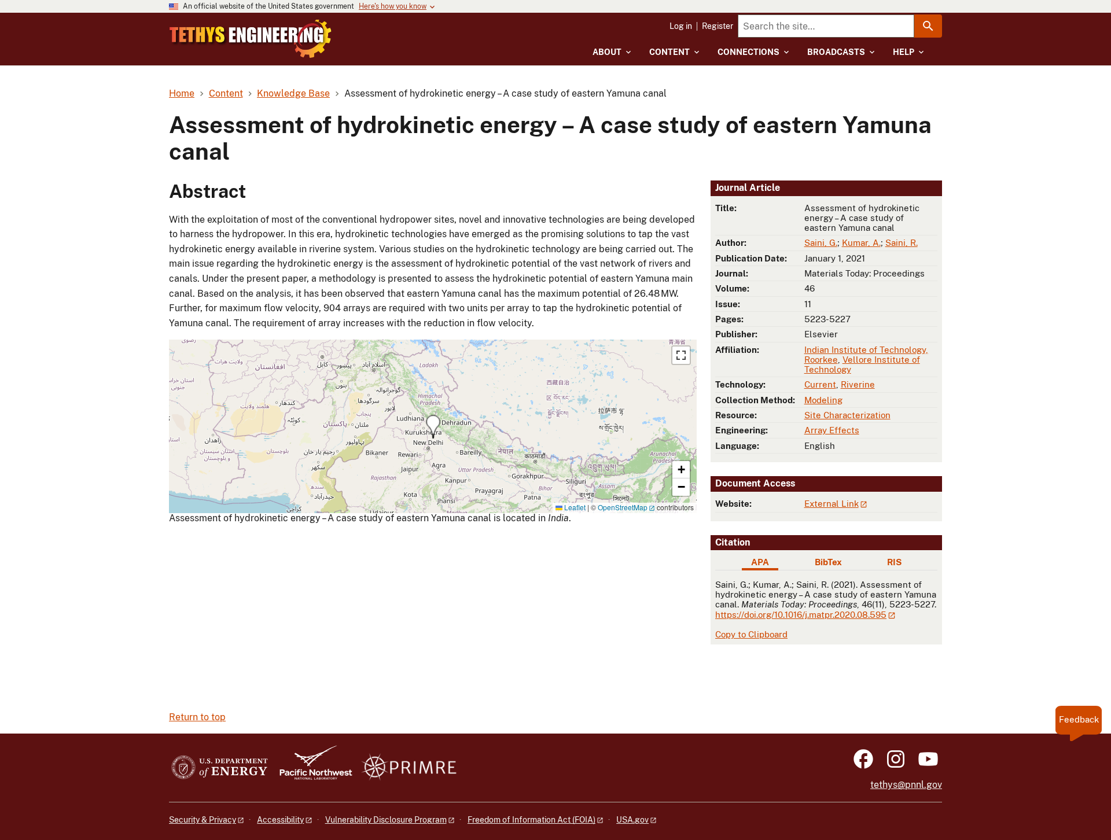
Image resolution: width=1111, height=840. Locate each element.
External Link (831, 504)
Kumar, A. (861, 243)
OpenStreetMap (623, 507)
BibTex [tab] (828, 562)
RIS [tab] (894, 562)
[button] (433, 427)
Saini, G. (820, 243)
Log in (680, 26)
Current (820, 384)
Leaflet (574, 507)
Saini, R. (901, 243)
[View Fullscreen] (681, 355)
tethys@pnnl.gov (906, 784)
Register (717, 26)
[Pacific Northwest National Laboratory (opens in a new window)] (311, 768)
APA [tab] (760, 562)
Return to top (197, 717)
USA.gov (632, 819)
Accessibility (280, 819)
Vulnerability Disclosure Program (386, 819)
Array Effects (831, 430)
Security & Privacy (202, 819)
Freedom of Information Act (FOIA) (531, 819)
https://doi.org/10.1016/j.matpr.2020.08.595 (800, 615)
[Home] (250, 39)
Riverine (858, 384)
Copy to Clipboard (751, 634)
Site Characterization (847, 415)
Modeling (823, 400)
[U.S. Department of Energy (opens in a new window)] (219, 768)
